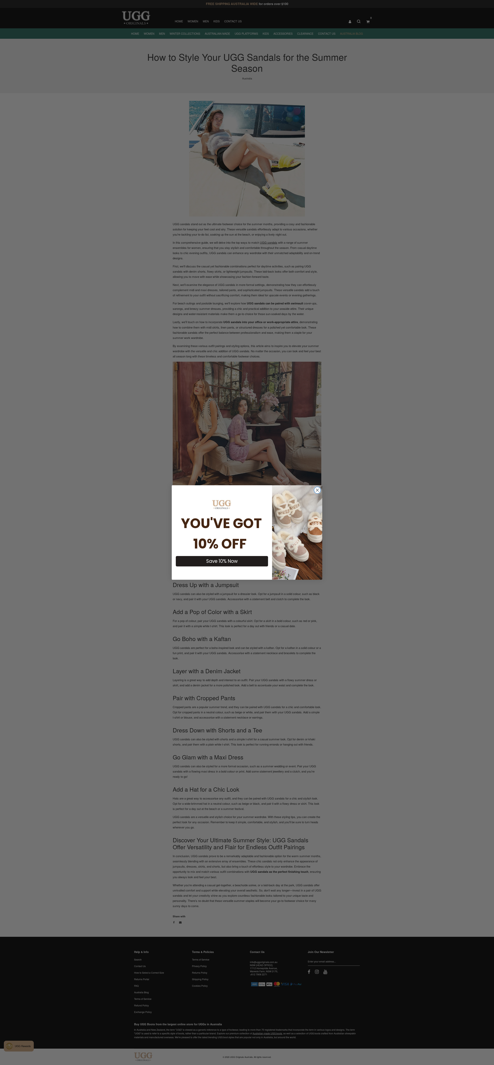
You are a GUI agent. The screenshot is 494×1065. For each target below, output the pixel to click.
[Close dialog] (317, 490)
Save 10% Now (222, 561)
